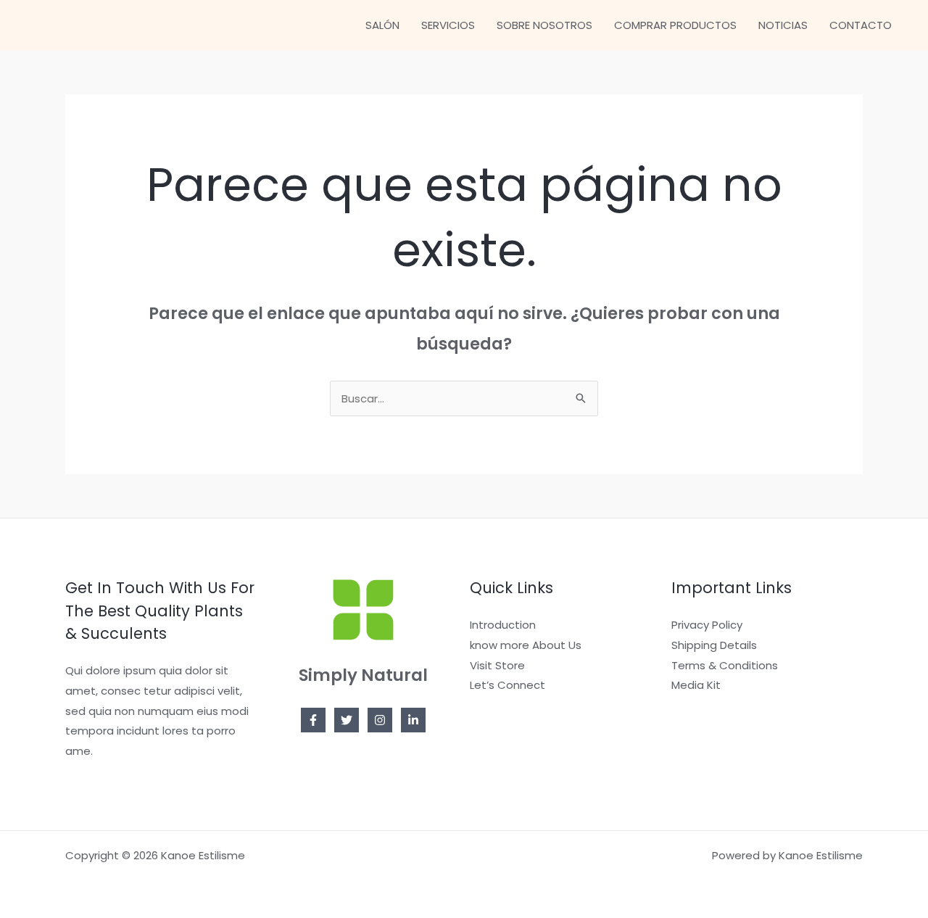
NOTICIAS (783, 25)
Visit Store (497, 665)
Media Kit (696, 684)
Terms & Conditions (724, 665)
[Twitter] (346, 720)
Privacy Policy (706, 624)
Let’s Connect (507, 684)
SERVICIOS (448, 25)
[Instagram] (380, 720)
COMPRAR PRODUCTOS (675, 25)
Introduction (503, 624)
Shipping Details (714, 645)
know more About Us (525, 645)
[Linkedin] (413, 720)
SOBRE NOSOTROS (544, 25)
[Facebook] (313, 720)
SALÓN (382, 25)
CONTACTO (860, 25)
